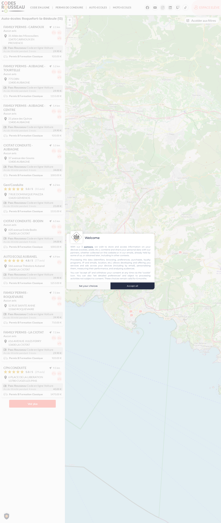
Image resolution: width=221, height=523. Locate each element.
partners (88, 246)
